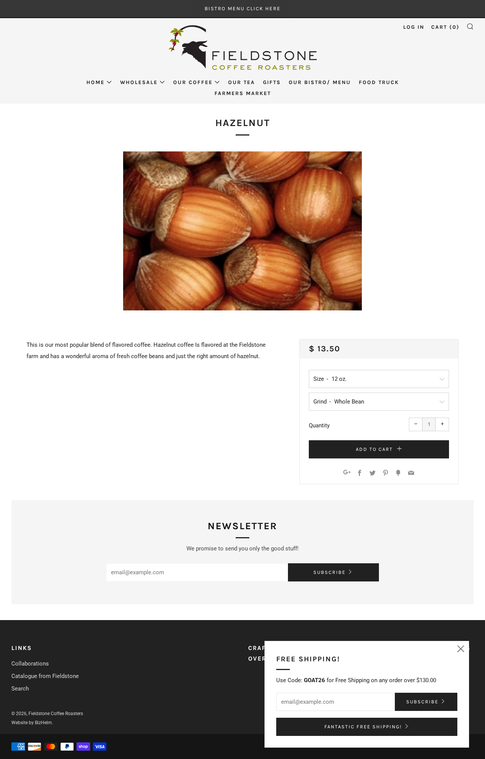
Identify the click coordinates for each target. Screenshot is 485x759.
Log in (413, 27)
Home (95, 82)
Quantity (319, 425)
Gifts (272, 82)
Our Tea (241, 82)
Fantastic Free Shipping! (363, 726)
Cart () (445, 27)
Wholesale (139, 82)
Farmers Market (242, 93)
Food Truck (379, 82)
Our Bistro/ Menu (320, 82)
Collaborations (30, 663)
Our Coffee (193, 82)
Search (20, 688)
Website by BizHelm (31, 722)
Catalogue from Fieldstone (45, 676)
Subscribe (329, 572)
